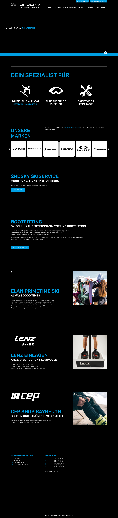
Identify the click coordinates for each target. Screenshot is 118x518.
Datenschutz (57, 471)
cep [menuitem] (97, 7)
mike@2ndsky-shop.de (100, 1)
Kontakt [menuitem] (103, 7)
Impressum (48, 471)
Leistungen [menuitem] (57, 7)
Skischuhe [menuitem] (91, 7)
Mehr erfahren (18, 190)
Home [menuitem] (49, 7)
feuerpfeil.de (68, 515)
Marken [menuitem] (65, 7)
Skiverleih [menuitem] (82, 7)
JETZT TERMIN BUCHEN (20, 248)
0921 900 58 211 (83, 1)
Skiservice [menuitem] (73, 7)
